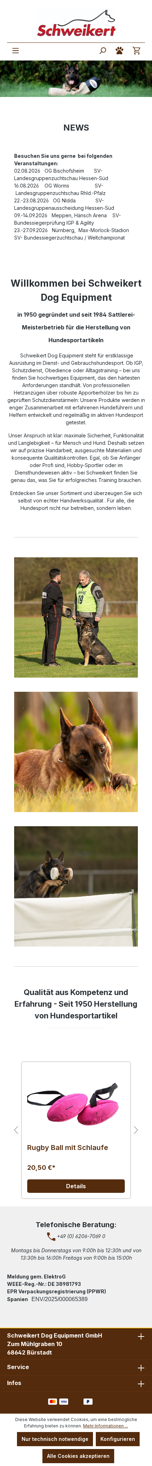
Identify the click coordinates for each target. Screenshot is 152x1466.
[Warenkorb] (136, 51)
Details (76, 1186)
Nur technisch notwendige (55, 1439)
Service (18, 1366)
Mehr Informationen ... (105, 1425)
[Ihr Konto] (119, 51)
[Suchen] (102, 51)
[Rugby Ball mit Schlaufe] (76, 1103)
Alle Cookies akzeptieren (78, 1456)
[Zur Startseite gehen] (76, 22)
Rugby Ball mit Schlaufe (67, 1148)
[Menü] (15, 51)
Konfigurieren (117, 1439)
